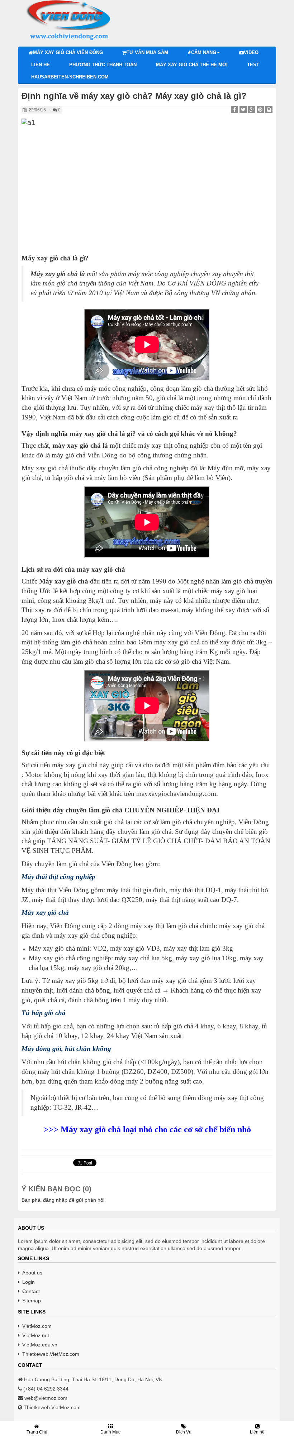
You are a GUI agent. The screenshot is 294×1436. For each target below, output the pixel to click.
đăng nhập (55, 1200)
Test (253, 64)
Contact (31, 1291)
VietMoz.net (35, 1335)
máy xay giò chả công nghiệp (95, 935)
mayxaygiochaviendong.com (176, 793)
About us (32, 1273)
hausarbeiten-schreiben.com (70, 77)
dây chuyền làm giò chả (138, 831)
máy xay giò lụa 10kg (206, 958)
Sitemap (31, 1300)
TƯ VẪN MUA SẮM (147, 52)
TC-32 (62, 1107)
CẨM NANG (203, 52)
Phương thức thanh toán (103, 64)
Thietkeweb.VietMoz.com (50, 1354)
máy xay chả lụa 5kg (143, 958)
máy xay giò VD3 (135, 948)
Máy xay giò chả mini (59, 948)
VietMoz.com (37, 1326)
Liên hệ (40, 64)
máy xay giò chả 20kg (98, 967)
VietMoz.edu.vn (39, 1345)
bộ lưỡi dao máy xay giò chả (158, 980)
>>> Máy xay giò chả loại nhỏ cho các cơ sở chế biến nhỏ (147, 1129)
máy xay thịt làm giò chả (164, 926)
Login (28, 1282)
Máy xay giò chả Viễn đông (68, 52)
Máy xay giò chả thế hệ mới (192, 64)
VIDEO (251, 52)
